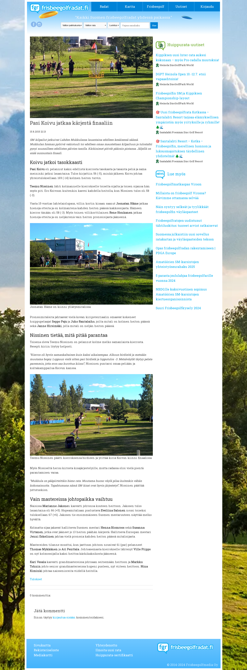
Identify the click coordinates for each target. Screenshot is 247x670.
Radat (104, 6)
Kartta (130, 6)
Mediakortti (43, 655)
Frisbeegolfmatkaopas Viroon (178, 184)
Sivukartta (42, 645)
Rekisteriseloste (46, 650)
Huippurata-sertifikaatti (114, 655)
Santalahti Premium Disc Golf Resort (181, 132)
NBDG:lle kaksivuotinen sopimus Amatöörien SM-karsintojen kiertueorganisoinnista (181, 294)
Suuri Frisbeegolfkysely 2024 (178, 308)
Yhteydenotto (106, 645)
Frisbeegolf (155, 6)
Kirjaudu (207, 6)
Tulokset (36, 579)
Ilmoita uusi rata (108, 650)
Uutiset (181, 6)
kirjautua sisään (64, 617)
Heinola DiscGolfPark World (177, 65)
